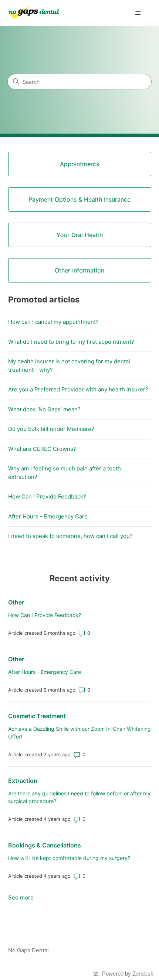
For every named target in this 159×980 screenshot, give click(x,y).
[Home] (34, 13)
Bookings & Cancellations (44, 845)
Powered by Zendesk (127, 973)
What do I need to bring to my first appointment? (71, 341)
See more (21, 897)
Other (16, 602)
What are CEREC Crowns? (42, 448)
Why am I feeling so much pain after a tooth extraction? (64, 472)
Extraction (22, 780)
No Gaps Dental (28, 950)
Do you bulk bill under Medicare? (51, 428)
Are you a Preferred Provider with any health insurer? (78, 389)
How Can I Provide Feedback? (47, 496)
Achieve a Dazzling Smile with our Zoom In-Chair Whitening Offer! (79, 733)
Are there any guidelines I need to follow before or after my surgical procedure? (79, 797)
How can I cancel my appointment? (53, 321)
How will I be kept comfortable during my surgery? (69, 858)
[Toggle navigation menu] (138, 13)
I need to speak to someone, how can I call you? (70, 535)
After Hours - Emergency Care (48, 516)
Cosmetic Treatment (37, 716)
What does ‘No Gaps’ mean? (44, 409)
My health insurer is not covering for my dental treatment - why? (69, 365)
